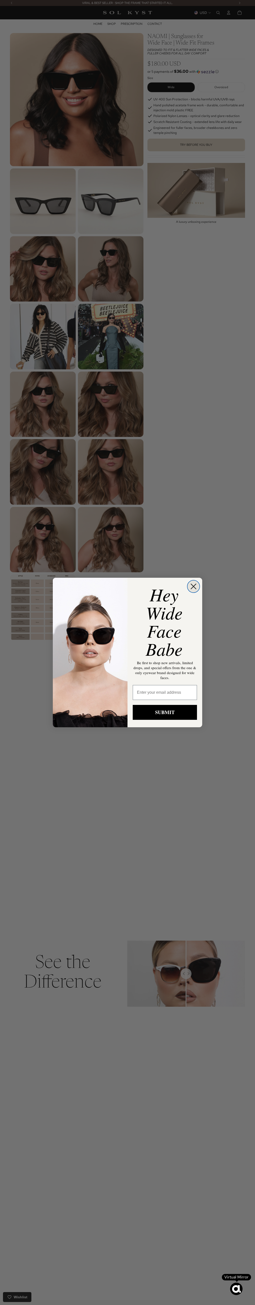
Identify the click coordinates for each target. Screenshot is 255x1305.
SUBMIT (165, 712)
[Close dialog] (193, 586)
